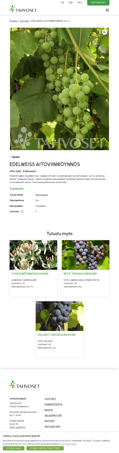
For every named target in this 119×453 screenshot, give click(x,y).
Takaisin (15, 156)
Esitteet (49, 421)
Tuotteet (24, 20)
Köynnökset (42, 194)
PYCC (80, 2)
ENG (71, 2)
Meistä (48, 410)
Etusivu (13, 20)
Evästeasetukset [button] (68, 443)
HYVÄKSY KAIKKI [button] (14, 448)
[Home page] (25, 384)
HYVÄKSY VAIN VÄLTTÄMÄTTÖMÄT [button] (45, 448)
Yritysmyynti (98, 2)
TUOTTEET (50, 398)
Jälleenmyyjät (53, 415)
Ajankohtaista (53, 404)
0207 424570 (17, 427)
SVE (62, 2)
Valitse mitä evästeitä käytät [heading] (21, 436)
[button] (104, 32)
